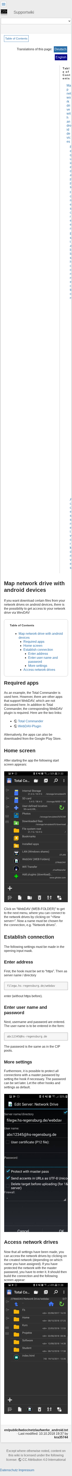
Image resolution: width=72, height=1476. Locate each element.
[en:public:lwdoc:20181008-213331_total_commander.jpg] (36, 836)
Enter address (38, 653)
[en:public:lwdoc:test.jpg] (36, 1163)
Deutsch (60, 49)
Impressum (26, 1470)
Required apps (33, 641)
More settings (37, 665)
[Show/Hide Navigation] (3, 4)
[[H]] (5, 12)
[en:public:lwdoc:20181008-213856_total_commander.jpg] (36, 1348)
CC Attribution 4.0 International (44, 1459)
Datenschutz (9, 1470)
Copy (62, 984)
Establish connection (71, 266)
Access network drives (39, 669)
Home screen (32, 645)
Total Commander (30, 721)
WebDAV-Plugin (29, 726)
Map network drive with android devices (69, 113)
